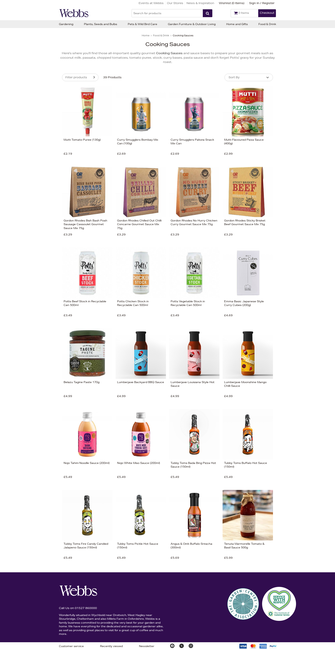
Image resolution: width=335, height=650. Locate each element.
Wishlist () (231, 3)
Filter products (76, 77)
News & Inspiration (200, 3)
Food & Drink (267, 24)
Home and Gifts (237, 24)
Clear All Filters (20, 193)
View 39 (45, 193)
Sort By (234, 77)
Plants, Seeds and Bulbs (100, 24)
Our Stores (175, 3)
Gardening (66, 24)
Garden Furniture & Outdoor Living (192, 24)
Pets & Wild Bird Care (142, 24)
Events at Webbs (151, 3)
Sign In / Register (262, 3)
